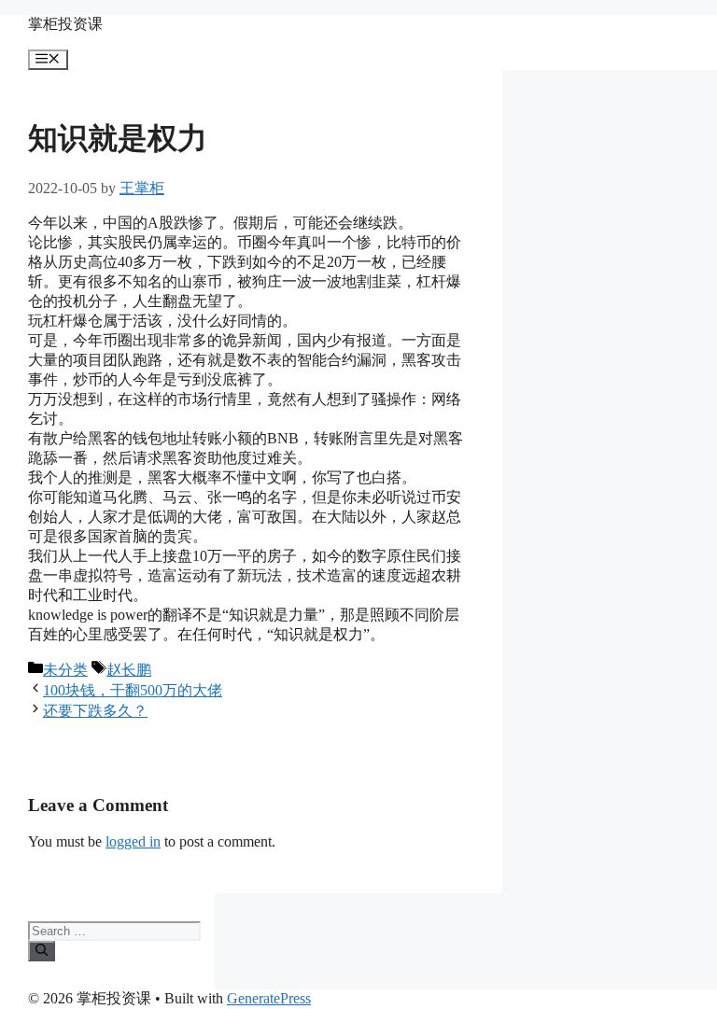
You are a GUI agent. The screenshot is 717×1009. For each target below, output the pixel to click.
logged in (133, 841)
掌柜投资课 (65, 24)
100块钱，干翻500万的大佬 (132, 690)
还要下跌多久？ (95, 711)
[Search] (41, 951)
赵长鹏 (128, 670)
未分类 (65, 670)
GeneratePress (269, 998)
